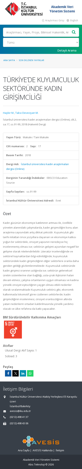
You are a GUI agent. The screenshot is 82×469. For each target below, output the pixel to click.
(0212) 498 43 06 (19, 423)
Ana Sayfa (9, 60)
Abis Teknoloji (36, 464)
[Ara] (74, 32)
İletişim (60, 450)
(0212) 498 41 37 (19, 417)
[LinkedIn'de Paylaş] (23, 373)
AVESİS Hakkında (43, 450)
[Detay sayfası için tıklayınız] (13, 329)
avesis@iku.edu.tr (20, 411)
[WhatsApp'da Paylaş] (30, 373)
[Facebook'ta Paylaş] (8, 373)
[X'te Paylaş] (15, 373)
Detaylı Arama (66, 50)
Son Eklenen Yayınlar (31, 60)
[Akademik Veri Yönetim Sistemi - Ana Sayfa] (24, 9)
